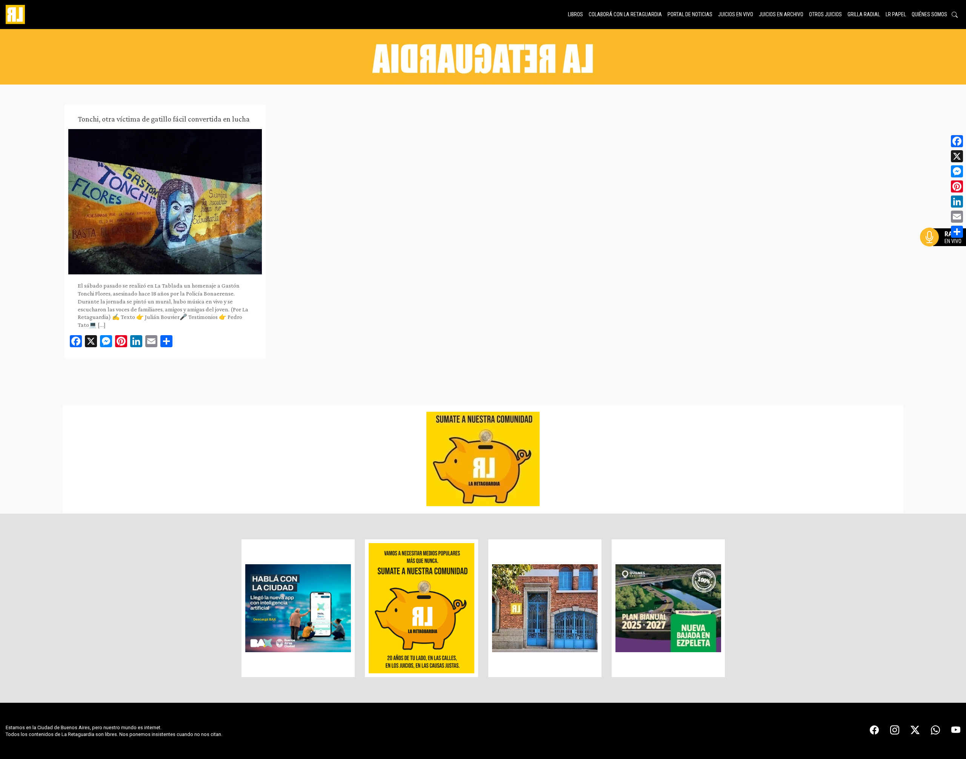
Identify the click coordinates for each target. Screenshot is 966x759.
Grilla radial (864, 14)
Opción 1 (945, 249)
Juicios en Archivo (781, 14)
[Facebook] (956, 141)
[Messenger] (956, 171)
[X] (956, 156)
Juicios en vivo (735, 14)
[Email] (956, 216)
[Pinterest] (956, 186)
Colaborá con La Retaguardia (625, 14)
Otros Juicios (825, 14)
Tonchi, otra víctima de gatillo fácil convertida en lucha (164, 119)
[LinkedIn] (956, 201)
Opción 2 (945, 252)
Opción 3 (945, 255)
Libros (575, 14)
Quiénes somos (929, 14)
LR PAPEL (896, 14)
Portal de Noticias (690, 14)
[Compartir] (956, 231)
